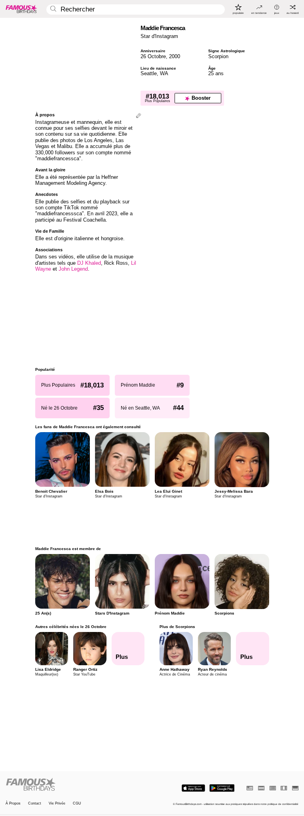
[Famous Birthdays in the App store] (193, 788)
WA (164, 73)
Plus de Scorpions (177, 626)
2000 (174, 56)
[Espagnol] (261, 788)
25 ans (216, 73)
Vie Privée (57, 803)
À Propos (13, 803)
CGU (77, 803)
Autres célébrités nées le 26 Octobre (70, 626)
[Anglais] (250, 788)
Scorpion (218, 56)
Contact (34, 803)
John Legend (73, 269)
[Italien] (284, 788)
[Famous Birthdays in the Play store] (221, 788)
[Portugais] (273, 788)
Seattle (149, 73)
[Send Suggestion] (138, 116)
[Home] (78, 785)
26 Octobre (153, 56)
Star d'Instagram (159, 36)
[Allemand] (295, 788)
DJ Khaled (89, 263)
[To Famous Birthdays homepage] (21, 9)
